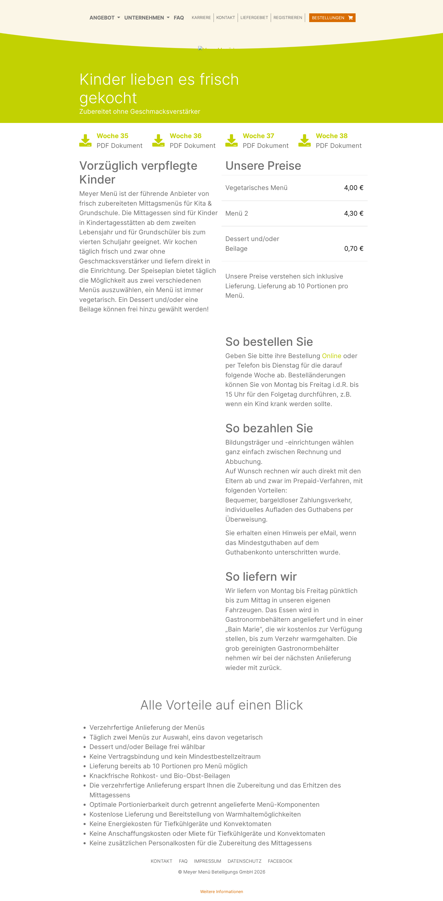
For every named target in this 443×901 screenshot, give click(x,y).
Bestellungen (329, 17)
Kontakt (225, 17)
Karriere (201, 17)
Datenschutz (244, 861)
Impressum (207, 861)
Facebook (280, 861)
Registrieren (288, 17)
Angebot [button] (102, 18)
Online (331, 356)
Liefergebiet (254, 17)
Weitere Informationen (221, 891)
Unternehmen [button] (144, 18)
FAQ (179, 18)
